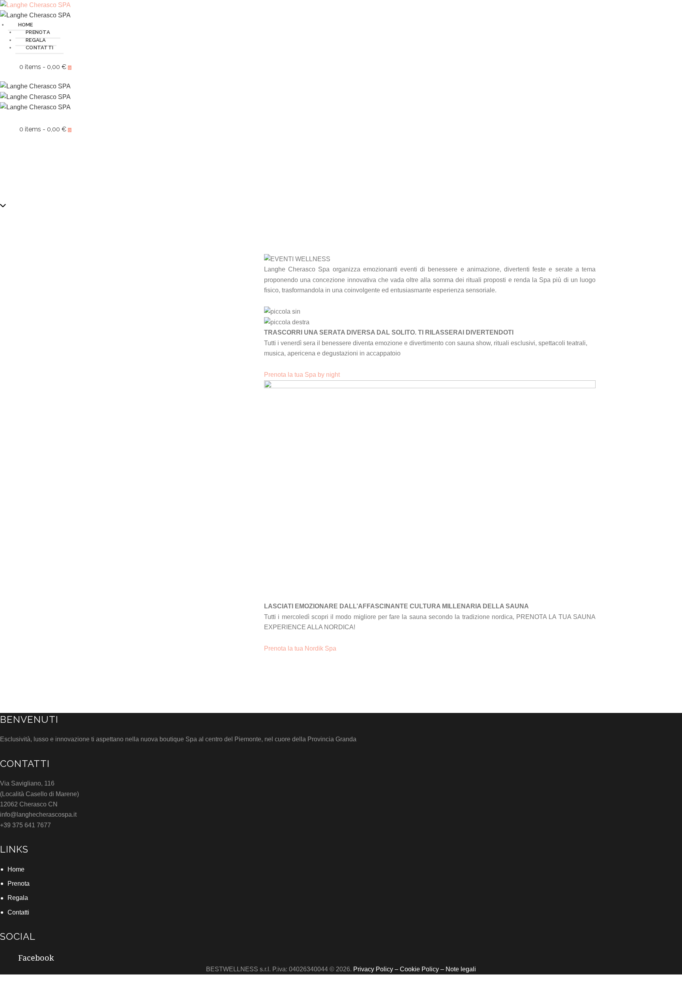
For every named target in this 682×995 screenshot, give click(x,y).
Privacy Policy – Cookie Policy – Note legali (414, 969)
